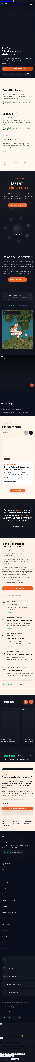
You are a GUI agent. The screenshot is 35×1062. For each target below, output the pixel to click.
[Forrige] (30, 294)
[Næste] (30, 298)
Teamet (5, 930)
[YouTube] (20, 1018)
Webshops (6, 870)
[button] (14, 335)
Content (5, 906)
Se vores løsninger (17, 210)
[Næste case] (32, 385)
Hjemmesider (6, 864)
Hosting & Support (8, 882)
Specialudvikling (7, 876)
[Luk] (1, 1038)
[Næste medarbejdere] (31, 702)
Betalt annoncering (8, 894)
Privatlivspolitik (5, 1059)
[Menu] (31, 4)
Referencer (6, 924)
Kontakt (5, 948)
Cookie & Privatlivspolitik (9, 1007)
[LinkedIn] (15, 1018)
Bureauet (5, 936)
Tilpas (22, 1053)
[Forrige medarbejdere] (26, 702)
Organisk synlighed (8, 900)
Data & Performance (9, 912)
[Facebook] (4, 1018)
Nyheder (5, 942)
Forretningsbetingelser (9, 1012)
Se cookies (15, 1059)
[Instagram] (9, 1018)
